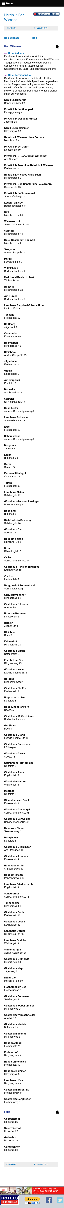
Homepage (11, 27)
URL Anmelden (40, 27)
